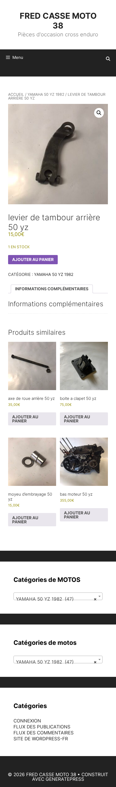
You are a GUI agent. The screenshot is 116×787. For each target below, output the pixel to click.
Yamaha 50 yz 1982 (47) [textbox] (56, 599)
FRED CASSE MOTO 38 (58, 20)
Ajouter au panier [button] (25, 418)
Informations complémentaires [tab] (51, 288)
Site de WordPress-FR (40, 738)
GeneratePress (65, 779)
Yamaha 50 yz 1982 (46, 94)
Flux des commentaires (43, 732)
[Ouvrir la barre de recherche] (108, 58)
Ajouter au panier (33, 259)
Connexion (27, 721)
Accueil (16, 94)
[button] (99, 113)
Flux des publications (41, 726)
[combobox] (58, 596)
